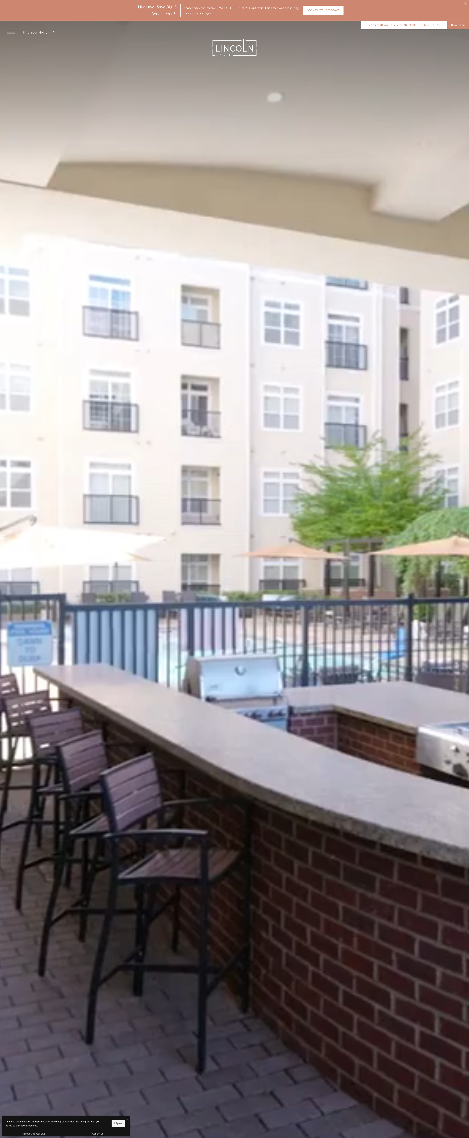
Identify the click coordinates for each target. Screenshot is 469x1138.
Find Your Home (35, 32)
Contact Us (97, 1134)
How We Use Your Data (33, 1134)
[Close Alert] (465, 4)
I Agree (118, 1123)
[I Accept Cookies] (127, 1120)
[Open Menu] (11, 32)
